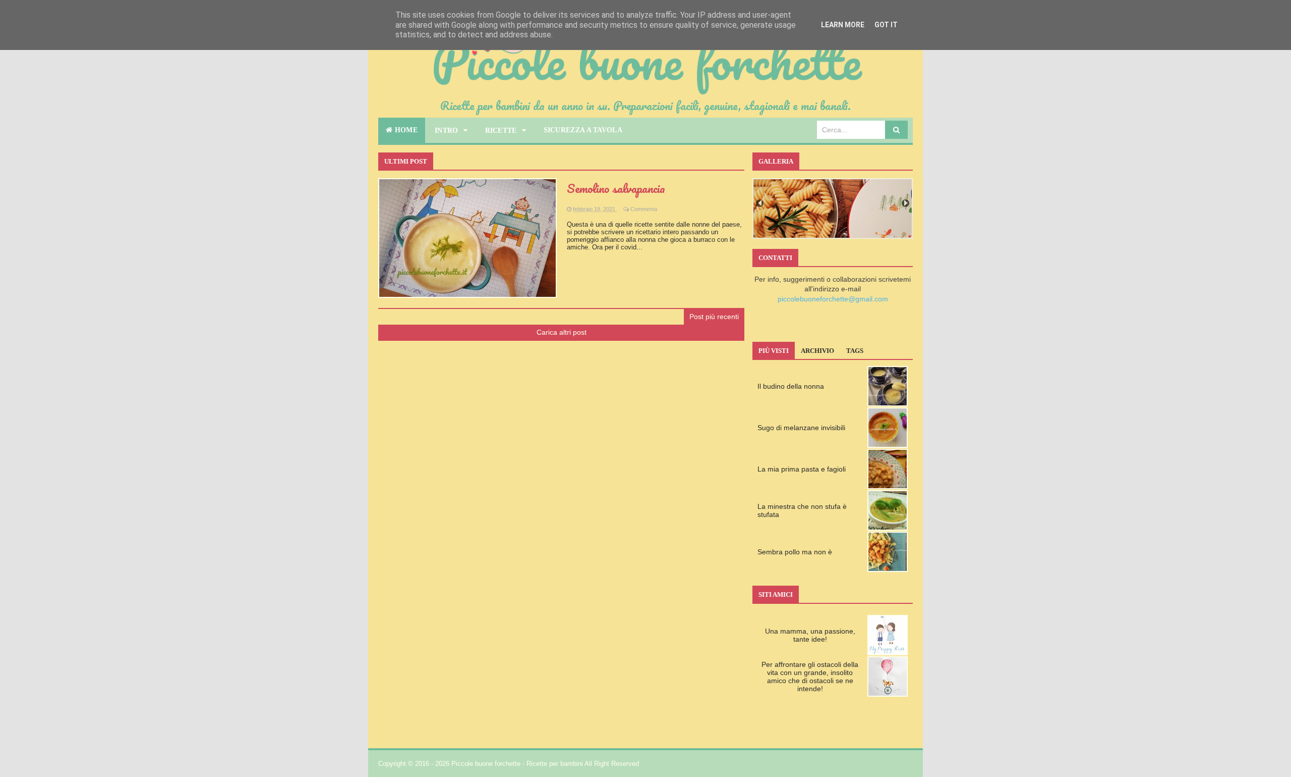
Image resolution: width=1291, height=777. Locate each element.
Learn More (842, 25)
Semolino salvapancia (616, 188)
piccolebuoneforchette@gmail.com (833, 299)
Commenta (643, 209)
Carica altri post (561, 332)
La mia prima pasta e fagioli (801, 469)
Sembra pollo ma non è (794, 552)
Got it (886, 25)
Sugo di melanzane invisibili (801, 428)
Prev (760, 203)
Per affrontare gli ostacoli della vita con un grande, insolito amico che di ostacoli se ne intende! (809, 676)
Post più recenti (714, 317)
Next (905, 203)
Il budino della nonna (790, 386)
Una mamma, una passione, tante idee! (810, 635)
